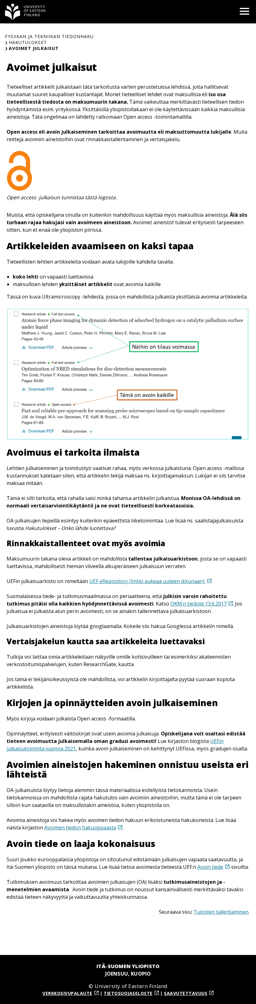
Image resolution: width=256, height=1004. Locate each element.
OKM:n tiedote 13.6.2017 (198, 603)
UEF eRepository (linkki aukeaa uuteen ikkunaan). (147, 581)
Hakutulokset (28, 42)
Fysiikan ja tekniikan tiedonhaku (49, 36)
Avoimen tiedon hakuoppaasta (80, 827)
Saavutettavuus (185, 993)
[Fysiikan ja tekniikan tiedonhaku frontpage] (25, 11)
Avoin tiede (210, 866)
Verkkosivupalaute (67, 993)
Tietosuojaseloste (128, 993)
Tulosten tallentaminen (221, 911)
